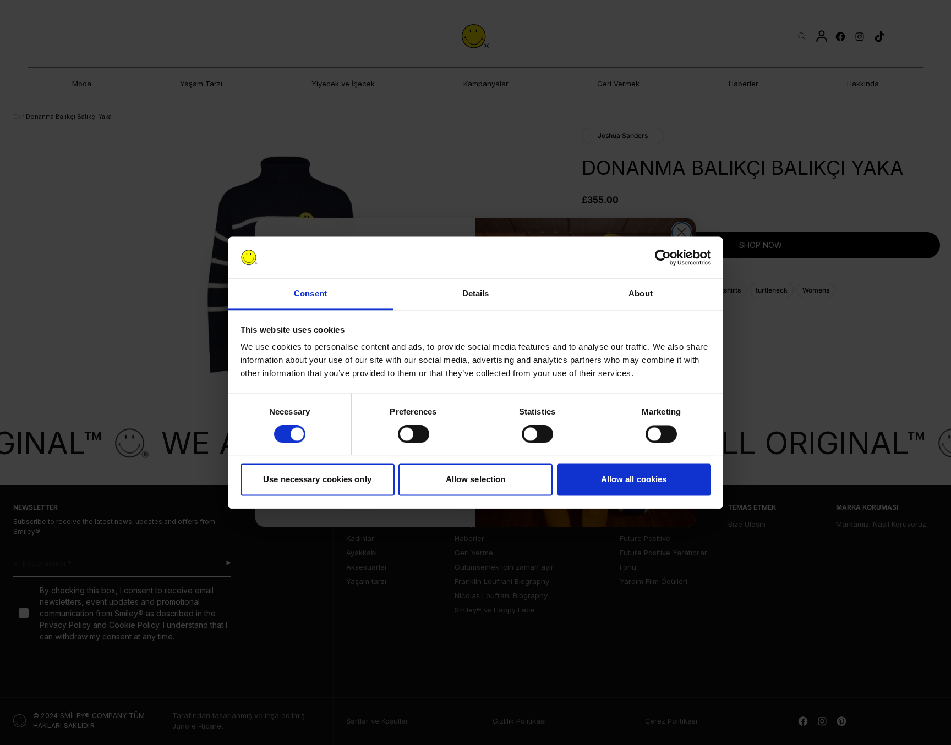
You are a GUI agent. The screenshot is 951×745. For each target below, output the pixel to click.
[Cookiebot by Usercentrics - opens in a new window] (663, 257)
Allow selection (476, 479)
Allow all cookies (634, 479)
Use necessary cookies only (317, 479)
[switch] (413, 434)
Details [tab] (475, 294)
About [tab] (640, 294)
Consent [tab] (310, 294)
